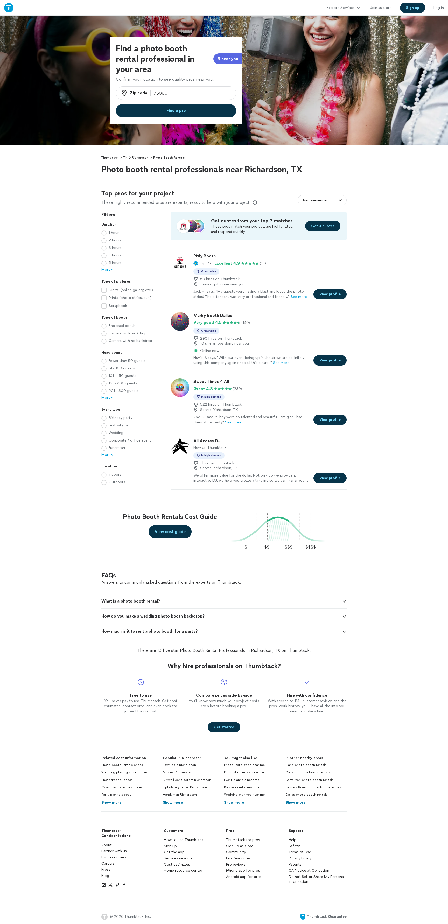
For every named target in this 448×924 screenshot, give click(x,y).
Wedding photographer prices (124, 772)
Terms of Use (300, 852)
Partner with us (114, 851)
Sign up (170, 846)
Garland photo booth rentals (307, 772)
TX (125, 157)
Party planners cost (116, 794)
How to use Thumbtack (184, 840)
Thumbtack (109, 157)
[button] (202, 263)
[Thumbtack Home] (9, 7)
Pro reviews (236, 864)
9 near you (228, 58)
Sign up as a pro (240, 846)
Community (236, 852)
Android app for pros (244, 876)
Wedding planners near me (244, 794)
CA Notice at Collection (309, 870)
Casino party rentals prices (121, 787)
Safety (294, 846)
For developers (113, 857)
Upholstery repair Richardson (185, 787)
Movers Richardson (177, 772)
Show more (111, 802)
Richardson (140, 157)
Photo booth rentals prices (122, 765)
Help (292, 840)
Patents (295, 864)
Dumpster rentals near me (244, 772)
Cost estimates (177, 864)
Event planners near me (241, 780)
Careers (108, 863)
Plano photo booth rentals (305, 765)
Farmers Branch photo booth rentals (313, 787)
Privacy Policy (300, 858)
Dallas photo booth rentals (306, 794)
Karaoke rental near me (241, 787)
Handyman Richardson (180, 794)
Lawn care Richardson (179, 765)
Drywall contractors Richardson (187, 780)
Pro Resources (238, 858)
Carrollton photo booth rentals (309, 780)
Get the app (174, 852)
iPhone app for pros (243, 870)
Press (105, 869)
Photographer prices (116, 780)
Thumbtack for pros (243, 840)
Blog (105, 875)
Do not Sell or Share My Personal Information (317, 879)
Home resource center (183, 870)
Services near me (178, 858)
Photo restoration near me (244, 765)
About (106, 845)
